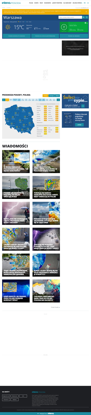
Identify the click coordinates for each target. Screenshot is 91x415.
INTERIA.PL (57, 409)
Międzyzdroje (40, 129)
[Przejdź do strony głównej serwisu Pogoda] (16, 3)
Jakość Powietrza (57, 3)
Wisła (49, 131)
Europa (36, 3)
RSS (23, 396)
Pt (11, 100)
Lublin (49, 112)
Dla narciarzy (67, 3)
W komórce (6, 399)
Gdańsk (49, 108)
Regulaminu (34, 409)
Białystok (39, 106)
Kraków (38, 108)
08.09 (50, 100)
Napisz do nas (6, 396)
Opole (49, 114)
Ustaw (79, 124)
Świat (41, 3)
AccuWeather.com (85, 7)
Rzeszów (50, 116)
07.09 (47, 100)
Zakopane (39, 133)
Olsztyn (38, 114)
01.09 (26, 100)
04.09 (36, 100)
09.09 (54, 100)
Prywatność (47, 409)
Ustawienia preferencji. (41, 409)
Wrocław (38, 120)
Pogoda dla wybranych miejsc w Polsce (47, 125)
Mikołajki (50, 129)
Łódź (38, 112)
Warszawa (50, 118)
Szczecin (38, 118)
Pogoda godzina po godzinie (16, 36)
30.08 (19, 100)
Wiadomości (47, 3)
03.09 (33, 100)
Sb (15, 100)
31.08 (23, 100)
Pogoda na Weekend (74, 36)
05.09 (40, 100)
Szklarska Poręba (40, 131)
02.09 (30, 100)
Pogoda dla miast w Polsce (47, 104)
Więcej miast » (40, 122)
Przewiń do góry (55, 307)
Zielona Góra (51, 120)
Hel (37, 127)
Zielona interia (77, 3)
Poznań (38, 116)
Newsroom (14, 396)
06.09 (43, 100)
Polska (31, 3)
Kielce (49, 110)
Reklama (14, 399)
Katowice (39, 110)
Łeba (49, 127)
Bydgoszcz (50, 106)
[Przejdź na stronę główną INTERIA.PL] (6, 2)
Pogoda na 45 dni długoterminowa (45, 36)
